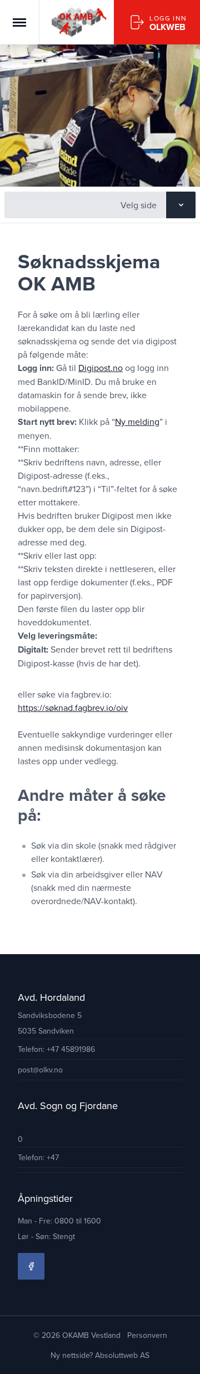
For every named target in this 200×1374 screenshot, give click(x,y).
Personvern (147, 1335)
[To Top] (182, 1356)
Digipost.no (100, 368)
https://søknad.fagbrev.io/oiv (73, 707)
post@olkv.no (40, 1069)
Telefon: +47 (38, 1157)
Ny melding (137, 421)
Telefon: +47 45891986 (56, 1049)
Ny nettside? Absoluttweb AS (100, 1355)
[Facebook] (31, 1266)
